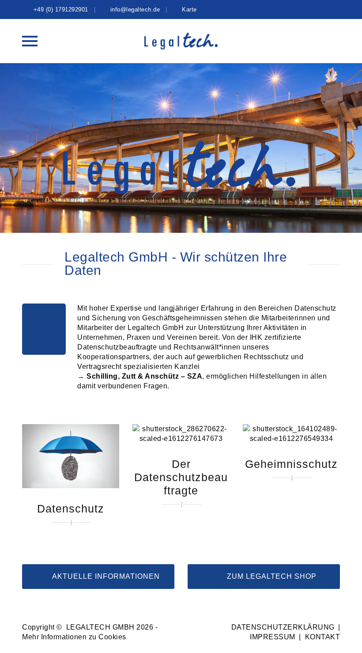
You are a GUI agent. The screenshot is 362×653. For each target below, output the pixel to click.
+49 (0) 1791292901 (61, 9)
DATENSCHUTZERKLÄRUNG (283, 627)
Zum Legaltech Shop (271, 576)
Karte (189, 9)
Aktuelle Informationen (105, 576)
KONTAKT (322, 637)
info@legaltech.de (135, 9)
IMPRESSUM (272, 637)
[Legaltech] (181, 41)
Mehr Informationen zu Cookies (74, 637)
